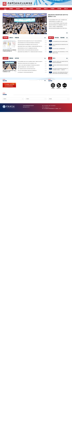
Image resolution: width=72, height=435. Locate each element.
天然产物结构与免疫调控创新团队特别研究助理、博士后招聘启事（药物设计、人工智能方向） (60, 69)
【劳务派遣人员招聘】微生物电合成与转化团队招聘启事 (60, 66)
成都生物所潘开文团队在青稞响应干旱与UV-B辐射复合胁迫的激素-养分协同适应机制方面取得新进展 (31, 51)
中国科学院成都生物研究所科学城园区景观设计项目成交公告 (60, 45)
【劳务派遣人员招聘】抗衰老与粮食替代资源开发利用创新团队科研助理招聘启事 (60, 62)
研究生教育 (38, 8)
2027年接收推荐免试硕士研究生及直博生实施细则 (60, 41)
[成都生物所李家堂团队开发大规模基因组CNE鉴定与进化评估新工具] (9, 44)
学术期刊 (52, 8)
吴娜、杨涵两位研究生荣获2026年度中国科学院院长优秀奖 (26, 68)
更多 (45, 37)
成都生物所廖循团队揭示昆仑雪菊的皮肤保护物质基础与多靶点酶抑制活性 (29, 42)
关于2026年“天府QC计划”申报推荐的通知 (59, 48)
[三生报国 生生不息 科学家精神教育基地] (9, 87)
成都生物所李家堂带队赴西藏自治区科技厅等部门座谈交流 (58, 28)
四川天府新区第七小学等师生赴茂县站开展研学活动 (25, 72)
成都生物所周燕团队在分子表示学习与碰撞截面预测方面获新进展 (27, 48)
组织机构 (18, 8)
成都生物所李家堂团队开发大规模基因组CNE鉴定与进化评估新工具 (9, 51)
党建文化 (46, 8)
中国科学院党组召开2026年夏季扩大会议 (55, 21)
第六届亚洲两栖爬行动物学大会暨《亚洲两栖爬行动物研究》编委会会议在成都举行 (58, 19)
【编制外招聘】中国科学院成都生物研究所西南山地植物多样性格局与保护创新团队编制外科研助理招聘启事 (60, 73)
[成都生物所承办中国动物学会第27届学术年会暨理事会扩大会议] (25, 23)
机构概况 (11, 8)
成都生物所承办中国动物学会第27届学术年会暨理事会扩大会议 (9, 71)
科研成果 (24, 8)
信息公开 (66, 8)
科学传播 (59, 8)
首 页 (5, 8)
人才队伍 (31, 8)
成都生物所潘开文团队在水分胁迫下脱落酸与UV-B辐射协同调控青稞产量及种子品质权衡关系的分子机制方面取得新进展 (31, 46)
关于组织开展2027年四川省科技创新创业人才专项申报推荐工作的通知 (60, 52)
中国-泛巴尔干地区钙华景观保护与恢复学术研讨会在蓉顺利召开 (58, 23)
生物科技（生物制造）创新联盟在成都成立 (56, 26)
